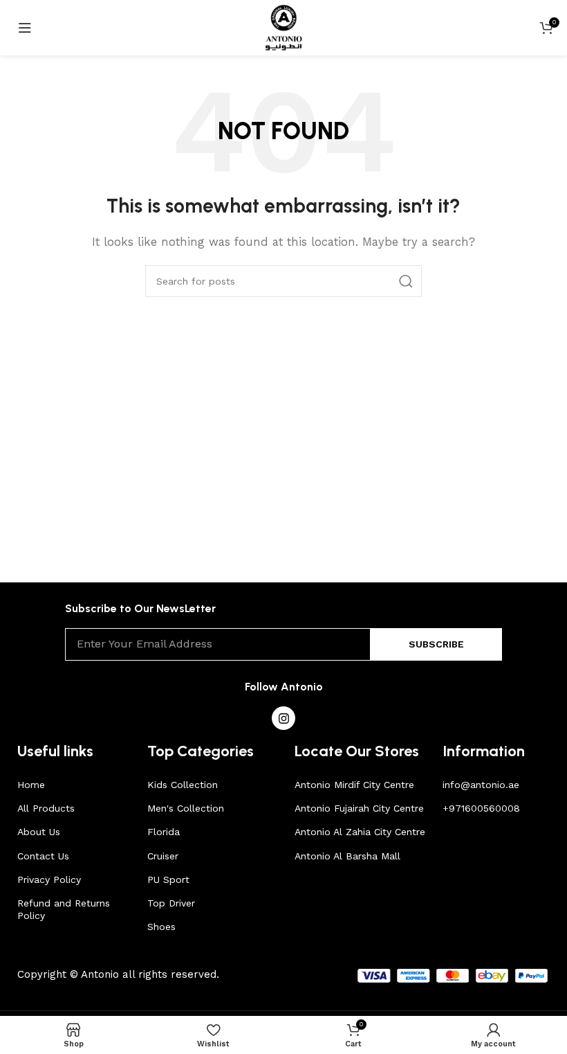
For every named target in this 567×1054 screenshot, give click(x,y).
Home (31, 784)
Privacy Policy (49, 879)
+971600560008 (481, 808)
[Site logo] (284, 27)
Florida (163, 831)
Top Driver (171, 903)
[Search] (406, 281)
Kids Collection (182, 784)
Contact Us (43, 855)
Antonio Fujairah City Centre (359, 808)
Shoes (161, 926)
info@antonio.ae (481, 784)
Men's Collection (185, 808)
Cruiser (162, 855)
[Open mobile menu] (24, 28)
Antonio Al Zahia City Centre (360, 831)
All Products (46, 808)
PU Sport (168, 879)
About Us (38, 831)
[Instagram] (283, 718)
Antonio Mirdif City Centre (354, 784)
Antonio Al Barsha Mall (347, 855)
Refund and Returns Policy (63, 909)
